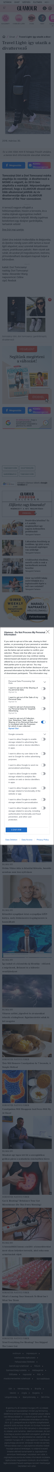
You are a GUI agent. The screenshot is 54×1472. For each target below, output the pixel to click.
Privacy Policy (43, 840)
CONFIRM (16, 830)
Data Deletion (11, 840)
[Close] (48, 632)
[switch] (43, 688)
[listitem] (27, 682)
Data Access (27, 840)
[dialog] (27, 736)
